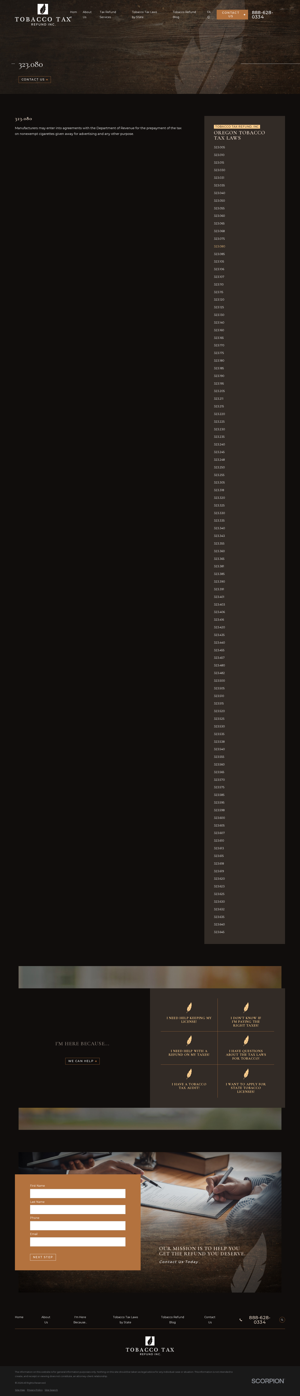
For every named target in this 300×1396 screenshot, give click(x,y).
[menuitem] (244, 147)
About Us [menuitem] (87, 14)
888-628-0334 (262, 14)
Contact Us (230, 14)
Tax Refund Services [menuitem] (108, 14)
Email (34, 1234)
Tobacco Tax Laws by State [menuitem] (144, 14)
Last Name (37, 1202)
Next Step (43, 1257)
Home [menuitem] (73, 14)
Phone (34, 1218)
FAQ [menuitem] (209, 14)
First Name (37, 1185)
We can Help (81, 1061)
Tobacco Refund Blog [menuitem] (184, 14)
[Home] (43, 15)
